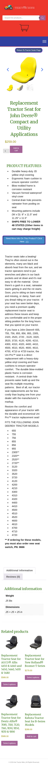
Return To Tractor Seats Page (29, 50)
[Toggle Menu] (43, 41)
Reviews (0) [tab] (13, 576)
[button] (24, 240)
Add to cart (16, 149)
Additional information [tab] (19, 570)
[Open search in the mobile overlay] (24, 17)
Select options (9, 684)
